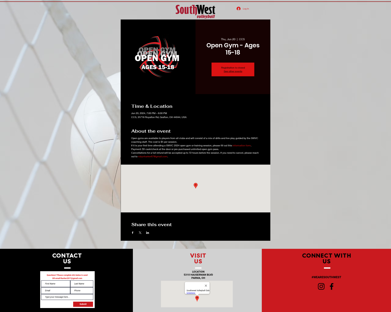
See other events (233, 71)
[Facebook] (331, 286)
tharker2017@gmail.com (71, 278)
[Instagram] (321, 286)
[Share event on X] (140, 232)
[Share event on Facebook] (132, 232)
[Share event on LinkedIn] (147, 232)
